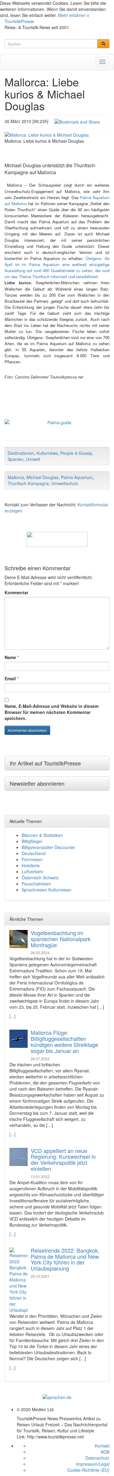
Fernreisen (32, 859)
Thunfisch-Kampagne (28, 483)
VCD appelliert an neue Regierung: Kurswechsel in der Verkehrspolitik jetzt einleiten (63, 1159)
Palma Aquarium (77, 477)
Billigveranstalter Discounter (48, 847)
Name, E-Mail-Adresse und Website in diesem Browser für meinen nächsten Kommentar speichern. (51, 712)
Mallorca (16, 477)
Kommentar (16, 592)
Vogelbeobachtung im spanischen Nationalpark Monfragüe (61, 939)
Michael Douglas (42, 477)
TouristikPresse (19, 21)
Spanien (15, 459)
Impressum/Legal (92, 1464)
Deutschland (34, 853)
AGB (105, 1452)
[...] (12, 1016)
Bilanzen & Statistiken (42, 835)
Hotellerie (31, 865)
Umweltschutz (64, 483)
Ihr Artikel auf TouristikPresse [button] (45, 763)
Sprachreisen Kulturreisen (46, 890)
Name (10, 657)
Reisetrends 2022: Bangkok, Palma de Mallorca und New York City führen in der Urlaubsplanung (65, 1259)
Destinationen (21, 453)
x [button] (88, 15)
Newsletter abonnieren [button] (37, 783)
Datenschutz (97, 1458)
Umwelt (33, 459)
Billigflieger (32, 841)
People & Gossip (76, 453)
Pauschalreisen (36, 884)
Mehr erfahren (72, 15)
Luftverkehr (32, 871)
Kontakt (102, 1446)
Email (10, 678)
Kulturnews (47, 453)
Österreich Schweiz (40, 878)
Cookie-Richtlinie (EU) (88, 1470)
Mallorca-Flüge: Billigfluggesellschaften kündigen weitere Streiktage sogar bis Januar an (64, 1041)
